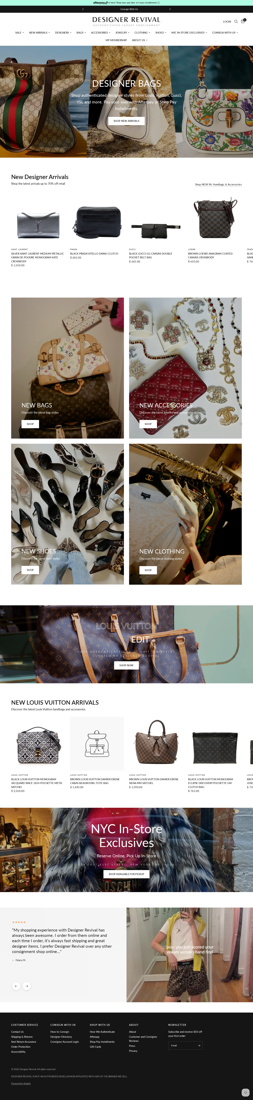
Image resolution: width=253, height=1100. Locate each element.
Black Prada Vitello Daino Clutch (94, 253)
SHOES (159, 32)
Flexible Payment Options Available (165, 9)
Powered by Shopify (21, 1083)
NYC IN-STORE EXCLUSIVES (187, 32)
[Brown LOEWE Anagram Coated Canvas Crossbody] (215, 218)
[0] (241, 21)
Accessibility (18, 1051)
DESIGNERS (62, 32)
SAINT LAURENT (19, 249)
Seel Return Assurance (23, 1041)
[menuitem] (20, 32)
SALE (18, 32)
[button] (126, 121)
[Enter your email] (199, 1045)
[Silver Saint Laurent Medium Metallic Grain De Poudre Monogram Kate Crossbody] (38, 218)
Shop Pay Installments (102, 1041)
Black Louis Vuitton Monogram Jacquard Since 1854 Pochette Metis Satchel (36, 782)
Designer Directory (61, 1036)
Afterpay (94, 1036)
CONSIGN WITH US (223, 32)
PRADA (73, 249)
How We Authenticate (102, 1031)
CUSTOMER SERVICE (24, 1025)
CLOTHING (141, 32)
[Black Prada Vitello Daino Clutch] (97, 218)
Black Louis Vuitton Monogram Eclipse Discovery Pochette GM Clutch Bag (210, 782)
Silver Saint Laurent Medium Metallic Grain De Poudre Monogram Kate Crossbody (37, 257)
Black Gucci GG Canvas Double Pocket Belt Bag (150, 255)
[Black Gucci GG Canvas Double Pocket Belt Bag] (156, 218)
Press (132, 1045)
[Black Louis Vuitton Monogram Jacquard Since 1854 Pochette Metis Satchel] (38, 744)
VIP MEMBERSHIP (116, 40)
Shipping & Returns (22, 1036)
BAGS (80, 32)
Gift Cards (95, 1046)
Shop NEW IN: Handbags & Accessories (218, 184)
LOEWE (192, 249)
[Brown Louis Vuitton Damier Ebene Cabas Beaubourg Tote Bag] (97, 744)
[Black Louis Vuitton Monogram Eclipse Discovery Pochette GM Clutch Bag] (215, 744)
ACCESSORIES (99, 32)
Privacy (133, 1050)
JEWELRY (121, 32)
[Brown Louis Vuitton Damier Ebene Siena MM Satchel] (156, 744)
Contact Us (17, 1031)
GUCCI (132, 249)
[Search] (236, 21)
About (132, 1031)
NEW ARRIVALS (38, 32)
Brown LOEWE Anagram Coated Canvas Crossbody (210, 255)
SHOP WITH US (100, 1025)
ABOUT (134, 1025)
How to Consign (59, 1031)
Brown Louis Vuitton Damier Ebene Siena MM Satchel (153, 781)
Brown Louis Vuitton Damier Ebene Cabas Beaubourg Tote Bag (95, 781)
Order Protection (20, 1046)
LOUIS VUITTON (19, 775)
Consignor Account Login (64, 1041)
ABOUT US (138, 40)
